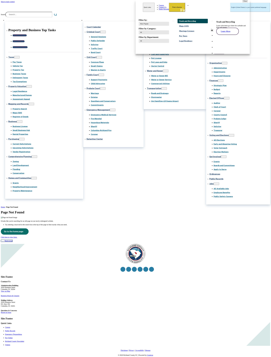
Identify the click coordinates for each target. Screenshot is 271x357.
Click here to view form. (9, 237)
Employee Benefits (222, 192)
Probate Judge (220, 119)
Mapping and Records (18, 104)
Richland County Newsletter (14, 341)
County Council (220, 115)
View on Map (5, 291)
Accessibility (139, 350)
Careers (7, 327)
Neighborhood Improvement (25, 187)
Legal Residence (20, 91)
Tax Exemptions (20, 82)
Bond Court (96, 52)
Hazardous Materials (100, 123)
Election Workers (221, 152)
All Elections (219, 140)
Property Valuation (17, 86)
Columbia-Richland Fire (101, 130)
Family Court (93, 75)
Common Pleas (97, 62)
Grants (16, 183)
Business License (20, 126)
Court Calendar (94, 27)
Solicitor (94, 45)
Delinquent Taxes (20, 78)
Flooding (16, 169)
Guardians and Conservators (103, 101)
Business (12, 121)
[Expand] (24, 20)
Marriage (95, 93)
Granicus (150, 355)
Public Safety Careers (223, 196)
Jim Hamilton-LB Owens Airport (165, 101)
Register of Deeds (20, 117)
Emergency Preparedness (13, 334)
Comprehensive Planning (20, 156)
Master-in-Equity (98, 70)
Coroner (94, 134)
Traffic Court (96, 48)
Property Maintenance (22, 191)
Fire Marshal (96, 119)
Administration (220, 68)
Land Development (21, 165)
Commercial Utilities (160, 84)
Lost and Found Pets (160, 54)
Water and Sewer (155, 71)
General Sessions (98, 37)
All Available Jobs (221, 189)
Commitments (97, 105)
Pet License (156, 58)
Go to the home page (13, 231)
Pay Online (9, 338)
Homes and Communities (19, 178)
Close (245, 1)
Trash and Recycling (187, 21)
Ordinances (214, 174)
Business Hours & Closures (10, 296)
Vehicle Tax (18, 66)
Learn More (225, 31)
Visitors (7, 345)
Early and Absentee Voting (225, 144)
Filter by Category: (147, 28)
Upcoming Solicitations (23, 148)
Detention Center (95, 139)
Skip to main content (8, 2)
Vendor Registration (21, 152)
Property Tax (18, 70)
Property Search (20, 109)
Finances (213, 80)
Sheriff (94, 126)
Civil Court (91, 57)
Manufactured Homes (22, 95)
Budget (217, 89)
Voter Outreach (220, 148)
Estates (94, 97)
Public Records (216, 179)
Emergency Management (98, 110)
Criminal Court (93, 32)
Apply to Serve (220, 169)
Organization (215, 63)
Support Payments (99, 80)
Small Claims (97, 66)
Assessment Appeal (21, 99)
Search (3, 14)
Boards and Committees (224, 165)
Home (3, 207)
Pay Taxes (17, 62)
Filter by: (143, 20)
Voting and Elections (219, 135)
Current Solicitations (22, 144)
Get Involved (215, 157)
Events (217, 162)
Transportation (154, 88)
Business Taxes (19, 74)
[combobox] (250, 7)
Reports (217, 93)
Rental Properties (20, 134)
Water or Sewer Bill (159, 76)
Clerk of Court (220, 107)
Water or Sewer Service (161, 80)
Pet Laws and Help (159, 62)
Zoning (16, 161)
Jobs (211, 184)
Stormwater (156, 97)
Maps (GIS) (17, 113)
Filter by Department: (149, 37)
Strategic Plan (220, 85)
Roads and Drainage (160, 93)
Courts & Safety (89, 20)
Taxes (11, 57)
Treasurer (218, 130)
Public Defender (98, 41)
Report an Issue (6, 312)
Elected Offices (216, 98)
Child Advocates (98, 84)
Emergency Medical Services (103, 115)
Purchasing (13, 139)
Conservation (18, 173)
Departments (219, 72)
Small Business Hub (21, 130)
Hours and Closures (222, 76)
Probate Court (93, 88)
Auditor (217, 103)
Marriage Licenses (186, 31)
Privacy (131, 350)
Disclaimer (124, 350)
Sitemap (147, 350)
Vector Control (157, 66)
